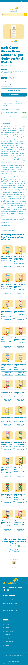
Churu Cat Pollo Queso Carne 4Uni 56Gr (20, 392)
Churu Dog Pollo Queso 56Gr (7, 495)
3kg (4, 78)
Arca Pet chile (12, 655)
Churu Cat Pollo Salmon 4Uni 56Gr (20, 366)
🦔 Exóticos (6, 634)
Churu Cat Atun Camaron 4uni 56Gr (20, 339)
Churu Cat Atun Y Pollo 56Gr (20, 443)
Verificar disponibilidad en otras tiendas (13, 104)
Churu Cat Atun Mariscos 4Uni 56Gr (7, 366)
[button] (3, 9)
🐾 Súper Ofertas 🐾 (9, 641)
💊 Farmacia (7, 638)
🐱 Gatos (6, 627)
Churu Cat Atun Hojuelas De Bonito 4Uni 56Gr (20, 259)
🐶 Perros (6, 624)
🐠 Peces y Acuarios (9, 631)
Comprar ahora (14, 94)
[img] (14, 544)
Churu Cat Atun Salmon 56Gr (20, 521)
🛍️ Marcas (6, 645)
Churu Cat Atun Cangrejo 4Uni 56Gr (7, 392)
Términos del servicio (9, 607)
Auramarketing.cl (14, 657)
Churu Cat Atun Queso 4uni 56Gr (7, 313)
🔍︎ (25, 14)
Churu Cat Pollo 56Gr (7, 338)
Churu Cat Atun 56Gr (20, 312)
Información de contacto (11, 614)
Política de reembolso (10, 603)
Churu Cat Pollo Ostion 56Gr (20, 418)
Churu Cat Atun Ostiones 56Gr (7, 285)
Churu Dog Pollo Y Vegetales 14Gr (20, 496)
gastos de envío (16, 71)
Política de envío (8, 600)
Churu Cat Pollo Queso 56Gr (7, 418)
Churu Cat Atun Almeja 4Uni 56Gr (7, 522)
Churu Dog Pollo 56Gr (20, 468)
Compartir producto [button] (9, 230)
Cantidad (3, 81)
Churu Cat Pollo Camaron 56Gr (7, 443)
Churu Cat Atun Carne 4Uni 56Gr (7, 469)
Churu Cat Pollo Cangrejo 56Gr (7, 257)
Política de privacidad (10, 610)
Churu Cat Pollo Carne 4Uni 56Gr (20, 286)
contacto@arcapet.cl (13, 587)
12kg (10, 78)
